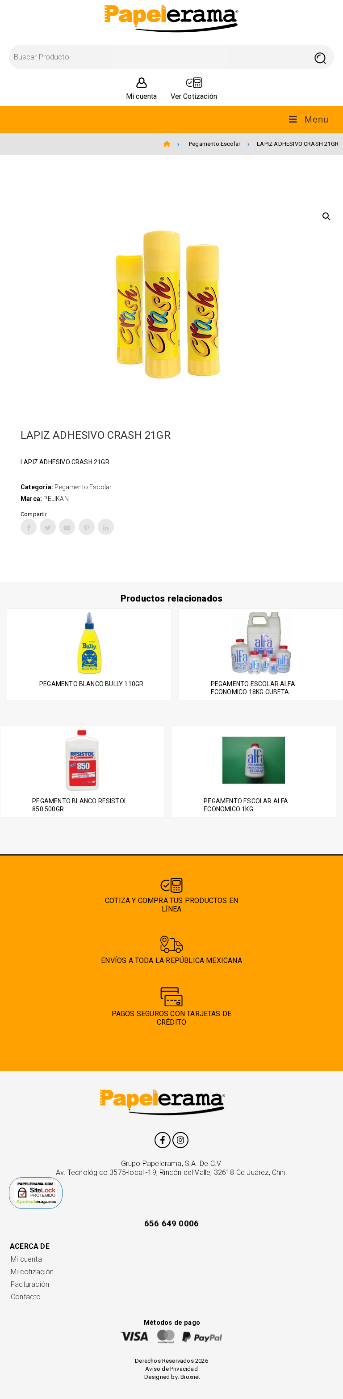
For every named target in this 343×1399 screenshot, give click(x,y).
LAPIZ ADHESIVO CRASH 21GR (298, 143)
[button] (326, 216)
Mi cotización (32, 1272)
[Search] (320, 57)
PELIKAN (55, 498)
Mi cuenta (26, 1259)
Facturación (30, 1284)
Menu (317, 119)
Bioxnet (190, 1377)
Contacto (26, 1297)
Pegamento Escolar (214, 143)
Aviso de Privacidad (171, 1368)
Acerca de (30, 1246)
